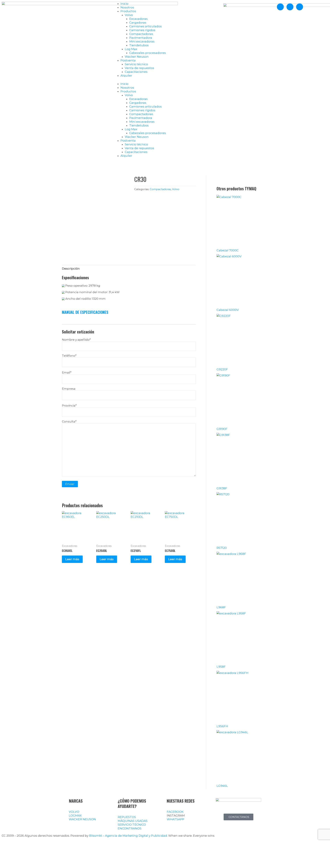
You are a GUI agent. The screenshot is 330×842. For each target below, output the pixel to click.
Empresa (68, 388)
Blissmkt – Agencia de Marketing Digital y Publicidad (128, 835)
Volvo (129, 15)
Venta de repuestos (139, 68)
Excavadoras (138, 18)
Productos (128, 11)
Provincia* (69, 405)
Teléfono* (69, 355)
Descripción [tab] (71, 268)
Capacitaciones (136, 71)
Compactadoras (141, 34)
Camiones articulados (145, 26)
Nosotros (127, 7)
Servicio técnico (136, 64)
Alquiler (126, 75)
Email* (67, 372)
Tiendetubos (139, 45)
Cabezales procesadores (147, 53)
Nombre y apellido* (76, 339)
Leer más (72, 559)
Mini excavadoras (142, 41)
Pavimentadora (140, 37)
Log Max (131, 49)
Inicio (124, 3)
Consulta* (69, 421)
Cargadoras (137, 22)
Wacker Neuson (137, 56)
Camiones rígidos (142, 30)
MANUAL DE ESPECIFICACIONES (85, 312)
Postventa (128, 60)
